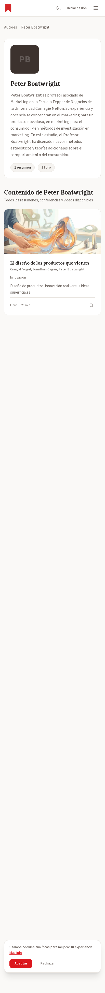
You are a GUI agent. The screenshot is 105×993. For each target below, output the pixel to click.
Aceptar (21, 963)
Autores (10, 27)
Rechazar (48, 963)
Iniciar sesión (77, 8)
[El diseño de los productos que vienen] (52, 262)
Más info (15, 952)
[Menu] (96, 8)
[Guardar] (91, 305)
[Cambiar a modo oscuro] (58, 8)
